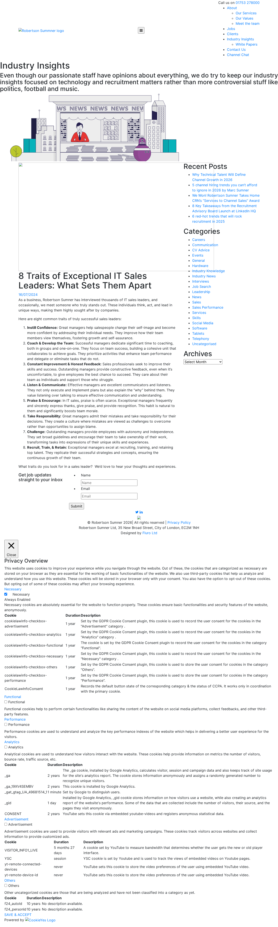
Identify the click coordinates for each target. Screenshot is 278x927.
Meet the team (248, 23)
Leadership (201, 292)
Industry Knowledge (208, 271)
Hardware (200, 265)
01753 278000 (248, 2)
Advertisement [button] (16, 819)
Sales (196, 302)
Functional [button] (12, 697)
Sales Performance (207, 307)
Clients (232, 34)
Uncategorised (204, 344)
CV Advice (201, 250)
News (196, 297)
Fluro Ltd (149, 533)
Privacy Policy (179, 522)
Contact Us (236, 49)
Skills (196, 318)
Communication (205, 245)
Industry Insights (240, 39)
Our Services (246, 13)
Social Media (202, 323)
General (198, 260)
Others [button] (9, 880)
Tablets (198, 333)
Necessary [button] (13, 589)
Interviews (200, 281)
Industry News (204, 276)
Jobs (231, 28)
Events (197, 255)
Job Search (201, 286)
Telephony (200, 338)
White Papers (246, 44)
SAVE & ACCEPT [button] (17, 914)
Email (85, 488)
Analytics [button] (11, 742)
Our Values (244, 18)
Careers (198, 239)
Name (86, 475)
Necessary (21, 594)
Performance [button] (15, 719)
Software (199, 328)
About (232, 8)
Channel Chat (238, 55)
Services (199, 312)
